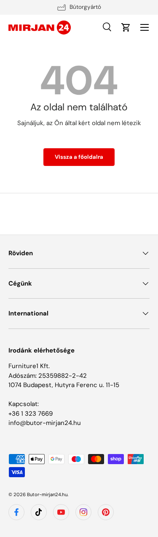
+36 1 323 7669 (30, 413)
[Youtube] (61, 512)
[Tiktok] (39, 512)
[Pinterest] (106, 512)
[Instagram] (83, 512)
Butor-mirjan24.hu (47, 494)
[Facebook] (16, 512)
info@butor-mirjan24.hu (44, 423)
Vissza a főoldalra (79, 156)
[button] (126, 27)
